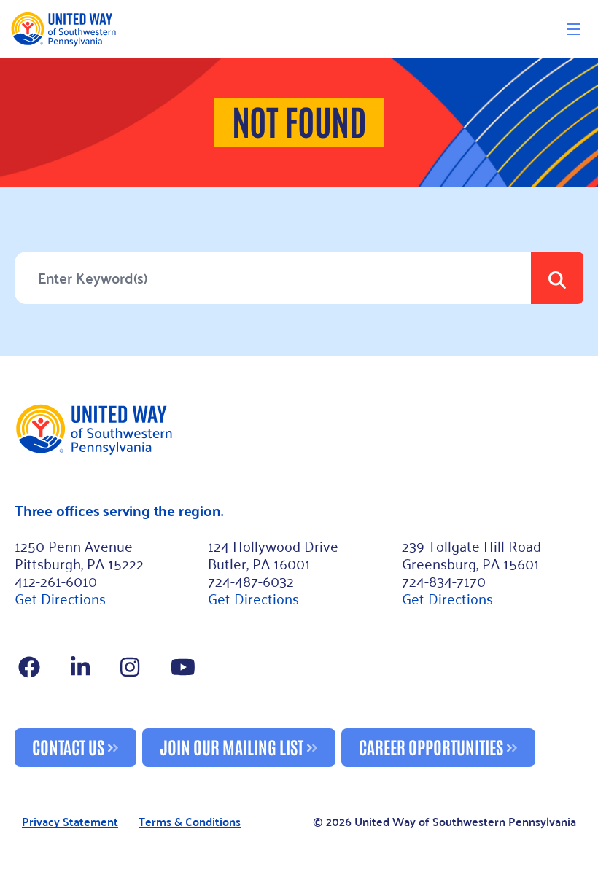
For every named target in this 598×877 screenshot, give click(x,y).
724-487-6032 (251, 580)
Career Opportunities (431, 746)
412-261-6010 (56, 580)
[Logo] (63, 29)
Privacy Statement (70, 822)
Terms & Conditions (190, 822)
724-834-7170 (444, 580)
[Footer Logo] (299, 428)
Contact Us (68, 746)
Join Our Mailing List (231, 746)
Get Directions (60, 598)
